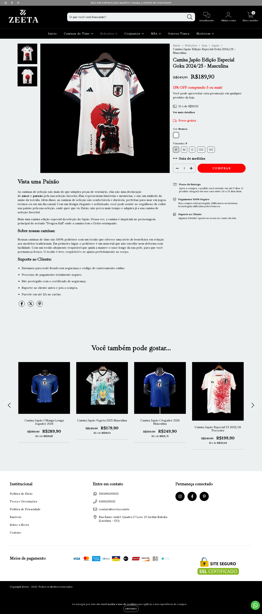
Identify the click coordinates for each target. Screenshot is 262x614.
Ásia (204, 45)
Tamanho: (180, 143)
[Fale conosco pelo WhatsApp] (255, 605)
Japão (215, 45)
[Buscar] (190, 17)
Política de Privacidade (25, 509)
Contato (15, 532)
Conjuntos (132, 33)
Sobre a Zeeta (19, 525)
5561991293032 (109, 493)
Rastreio (15, 517)
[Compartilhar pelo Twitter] (31, 305)
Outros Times (179, 33)
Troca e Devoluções (23, 501)
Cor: (180, 128)
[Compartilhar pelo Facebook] (22, 305)
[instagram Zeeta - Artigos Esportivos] (6, 3)
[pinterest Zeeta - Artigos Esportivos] (18, 3)
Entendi (131, 608)
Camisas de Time (77, 33)
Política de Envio (21, 493)
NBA (155, 33)
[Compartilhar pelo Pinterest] (40, 305)
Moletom (203, 33)
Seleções (107, 33)
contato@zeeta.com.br (114, 509)
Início (52, 33)
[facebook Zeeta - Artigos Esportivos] (12, 3)
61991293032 (107, 501)
